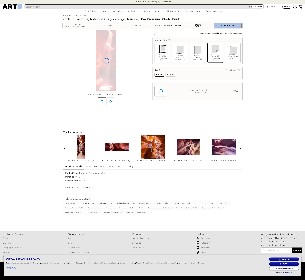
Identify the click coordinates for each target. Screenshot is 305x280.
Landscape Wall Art (105, 203)
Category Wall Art (71, 203)
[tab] (162, 53)
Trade (287, 6)
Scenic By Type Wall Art (189, 208)
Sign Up (297, 250)
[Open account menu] (279, 6)
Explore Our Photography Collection (152, 2)
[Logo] (12, 6)
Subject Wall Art (88, 203)
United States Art (206, 203)
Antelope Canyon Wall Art (74, 208)
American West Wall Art (142, 203)
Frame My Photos (214, 11)
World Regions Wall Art (73, 212)
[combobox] (135, 7)
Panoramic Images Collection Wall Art (162, 208)
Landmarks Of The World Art (213, 208)
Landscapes (80, 15)
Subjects (67, 15)
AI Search (258, 7)
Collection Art (110, 208)
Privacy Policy (11, 268)
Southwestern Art (95, 208)
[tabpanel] (197, 84)
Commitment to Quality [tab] (120, 166)
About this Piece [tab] (95, 166)
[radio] (159, 75)
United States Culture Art (113, 212)
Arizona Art (192, 203)
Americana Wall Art (162, 203)
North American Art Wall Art (137, 212)
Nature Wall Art (222, 203)
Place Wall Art (178, 203)
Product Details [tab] (73, 166)
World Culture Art (123, 203)
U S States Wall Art (93, 212)
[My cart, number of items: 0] (301, 7)
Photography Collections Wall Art (131, 208)
